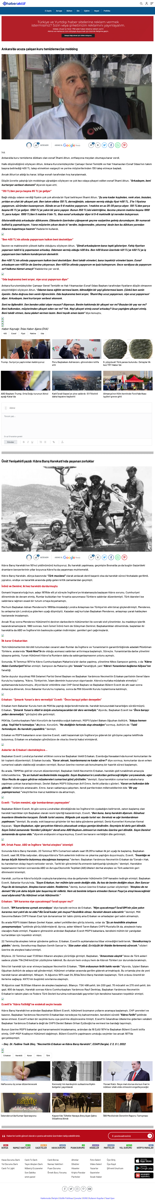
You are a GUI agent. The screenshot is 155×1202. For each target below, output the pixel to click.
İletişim (55, 1198)
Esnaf (13, 333)
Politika (107, 11)
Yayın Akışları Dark (34, 1164)
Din (78, 11)
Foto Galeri (95, 1159)
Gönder (10, 442)
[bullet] (45, 442)
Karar (29, 1055)
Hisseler (94, 1146)
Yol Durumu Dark (10, 1164)
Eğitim (87, 11)
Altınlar (75, 1159)
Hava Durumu (59, 1146)
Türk (48, 1055)
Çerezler (78, 1198)
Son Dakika (30, 1172)
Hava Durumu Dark (11, 1159)
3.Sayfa (48, 11)
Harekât (18, 1055)
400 (5, 333)
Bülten (69, 11)
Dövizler (75, 1164)
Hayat (96, 11)
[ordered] (41, 442)
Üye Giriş (111, 1159)
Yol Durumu (125, 1146)
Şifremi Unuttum (115, 1168)
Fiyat (23, 333)
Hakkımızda (46, 1198)
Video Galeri (96, 1164)
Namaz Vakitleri (21, 1146)
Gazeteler (41, 1146)
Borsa (5, 1146)
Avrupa (59, 11)
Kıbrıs (39, 1055)
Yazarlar (94, 1168)
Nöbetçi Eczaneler (34, 1168)
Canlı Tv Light (8, 1168)
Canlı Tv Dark (31, 1159)
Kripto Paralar (145, 1146)
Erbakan (7, 1055)
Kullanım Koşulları (96, 1198)
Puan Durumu (78, 1146)
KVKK (85, 1198)
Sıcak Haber (96, 1176)
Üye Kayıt (111, 1164)
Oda (42, 333)
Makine (33, 333)
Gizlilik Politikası (66, 1198)
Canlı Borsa (53, 1159)
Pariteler (109, 1146)
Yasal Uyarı (110, 1198)
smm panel (30, 1176)
